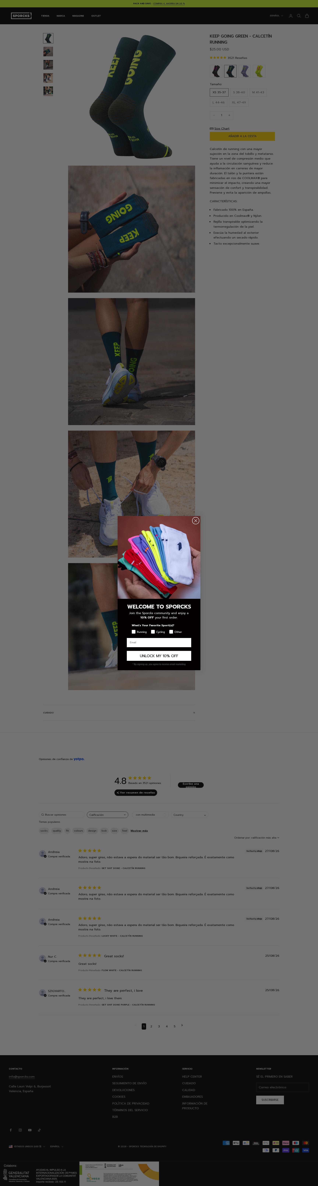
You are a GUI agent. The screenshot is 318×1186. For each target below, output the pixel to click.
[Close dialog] (195, 520)
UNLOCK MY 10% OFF (159, 656)
